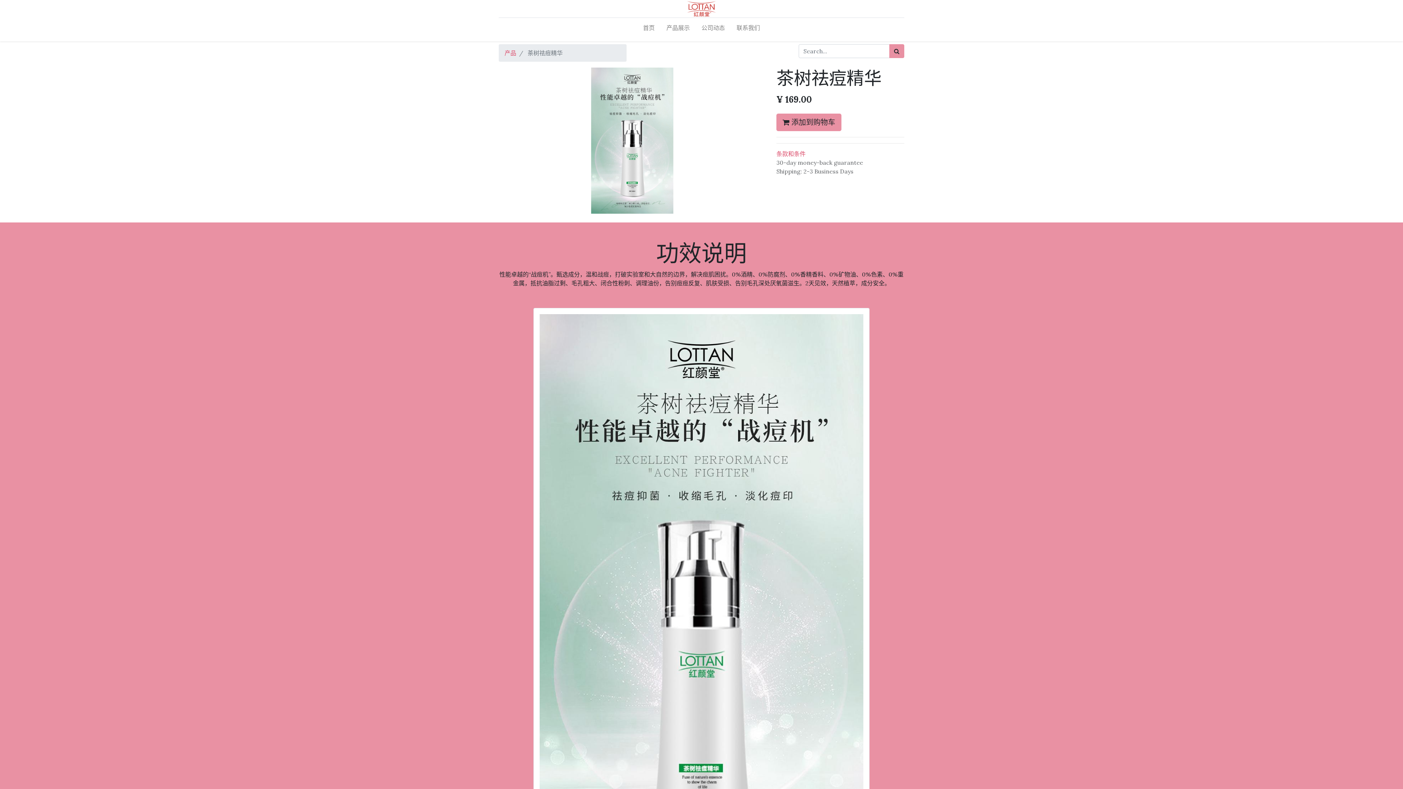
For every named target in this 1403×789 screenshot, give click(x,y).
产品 (510, 53)
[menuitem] (649, 29)
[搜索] (896, 51)
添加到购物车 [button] (812, 122)
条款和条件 (791, 153)
